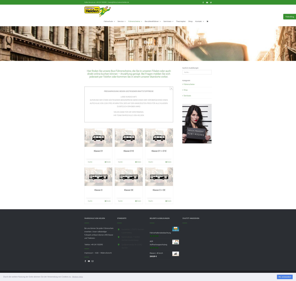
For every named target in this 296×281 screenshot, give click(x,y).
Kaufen (90, 162)
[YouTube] (89, 261)
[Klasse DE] (129, 176)
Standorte (155, 76)
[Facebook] (85, 261)
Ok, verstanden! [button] (285, 277)
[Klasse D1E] (129, 137)
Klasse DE (128, 190)
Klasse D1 (98, 151)
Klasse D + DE (159, 190)
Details (108, 162)
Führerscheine (189, 84)
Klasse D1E (129, 151)
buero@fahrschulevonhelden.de (118, 2)
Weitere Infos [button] (77, 277)
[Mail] (92, 261)
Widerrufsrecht (106, 253)
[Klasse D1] (98, 137)
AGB (96, 253)
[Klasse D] (98, 176)
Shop (186, 90)
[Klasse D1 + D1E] (159, 137)
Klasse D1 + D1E (159, 151)
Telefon (107, 76)
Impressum (88, 253)
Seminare (187, 96)
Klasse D (98, 190)
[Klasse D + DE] (159, 176)
